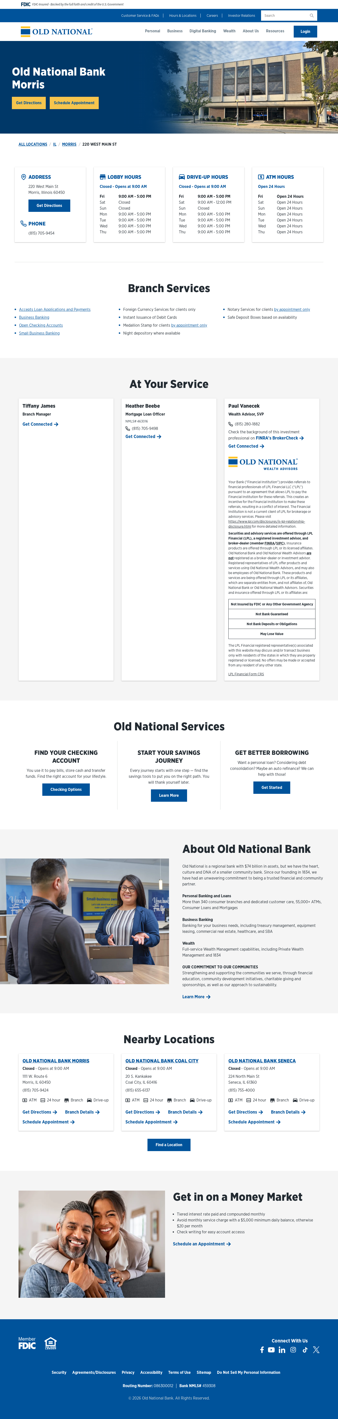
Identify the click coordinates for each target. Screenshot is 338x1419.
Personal (152, 31)
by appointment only (189, 325)
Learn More (169, 795)
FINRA (269, 543)
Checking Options (66, 789)
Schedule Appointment (74, 102)
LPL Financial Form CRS (246, 674)
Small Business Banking (39, 333)
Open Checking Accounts (41, 325)
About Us (251, 31)
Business (175, 31)
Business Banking (34, 317)
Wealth (229, 31)
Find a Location (169, 1144)
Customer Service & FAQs (140, 16)
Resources (275, 31)
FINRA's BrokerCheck (278, 438)
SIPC (279, 543)
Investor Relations (241, 16)
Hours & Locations (182, 16)
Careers (212, 16)
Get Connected (37, 424)
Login (305, 31)
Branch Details (79, 1112)
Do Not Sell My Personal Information (248, 1372)
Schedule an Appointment (199, 1243)
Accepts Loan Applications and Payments (55, 309)
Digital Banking (203, 31)
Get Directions (31, 102)
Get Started (272, 787)
